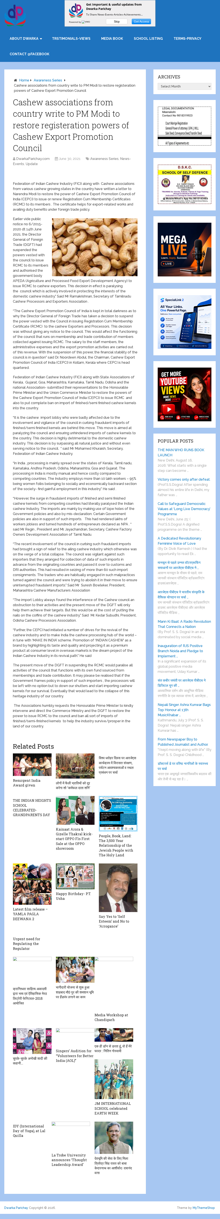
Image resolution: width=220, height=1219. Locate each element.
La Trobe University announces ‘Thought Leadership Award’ (69, 1160)
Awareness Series (48, 80)
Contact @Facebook (29, 54)
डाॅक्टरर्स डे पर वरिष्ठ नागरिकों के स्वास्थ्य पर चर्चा (183, 766)
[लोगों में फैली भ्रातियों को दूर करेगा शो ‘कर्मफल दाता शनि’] (75, 765)
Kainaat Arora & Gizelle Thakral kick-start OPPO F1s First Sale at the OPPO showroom (74, 839)
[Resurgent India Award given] (32, 764)
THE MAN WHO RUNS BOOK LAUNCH (181, 452)
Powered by (75, 21)
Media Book (112, 39)
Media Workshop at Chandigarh (111, 1017)
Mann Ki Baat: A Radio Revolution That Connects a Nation (184, 624)
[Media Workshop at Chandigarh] (114, 983)
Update (32, 164)
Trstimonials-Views (71, 39)
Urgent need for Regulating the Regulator (26, 944)
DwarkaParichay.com (33, 159)
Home (24, 80)
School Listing (148, 39)
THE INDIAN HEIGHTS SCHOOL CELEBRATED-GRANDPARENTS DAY (32, 807)
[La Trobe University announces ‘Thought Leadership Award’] (71, 1136)
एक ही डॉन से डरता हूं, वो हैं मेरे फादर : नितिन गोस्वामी (113, 1048)
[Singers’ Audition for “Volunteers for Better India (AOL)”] (75, 1037)
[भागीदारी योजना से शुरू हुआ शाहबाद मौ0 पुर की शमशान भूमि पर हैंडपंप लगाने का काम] (75, 970)
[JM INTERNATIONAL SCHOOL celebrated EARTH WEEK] (114, 1079)
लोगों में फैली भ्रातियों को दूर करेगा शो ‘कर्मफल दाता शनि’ (73, 785)
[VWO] (86, 21)
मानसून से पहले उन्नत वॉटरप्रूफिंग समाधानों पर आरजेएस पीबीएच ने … (179, 565)
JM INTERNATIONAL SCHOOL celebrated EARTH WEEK (113, 1108)
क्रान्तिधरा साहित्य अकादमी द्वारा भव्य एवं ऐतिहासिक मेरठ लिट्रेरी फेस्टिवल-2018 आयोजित (30, 995)
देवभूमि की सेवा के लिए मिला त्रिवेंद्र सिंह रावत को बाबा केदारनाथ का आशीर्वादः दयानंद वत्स (113, 1165)
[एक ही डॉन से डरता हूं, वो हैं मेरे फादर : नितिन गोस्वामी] (114, 1035)
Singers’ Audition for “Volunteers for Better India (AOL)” (74, 1056)
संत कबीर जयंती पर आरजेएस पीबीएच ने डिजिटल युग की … (182, 683)
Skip (117, 21)
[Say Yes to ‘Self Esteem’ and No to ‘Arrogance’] (118, 887)
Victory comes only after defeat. (184, 479)
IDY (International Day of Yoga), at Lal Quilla (29, 1131)
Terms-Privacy (187, 39)
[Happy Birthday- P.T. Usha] (75, 876)
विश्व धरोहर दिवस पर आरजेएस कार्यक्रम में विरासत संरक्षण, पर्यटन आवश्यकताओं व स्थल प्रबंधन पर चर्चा (117, 765)
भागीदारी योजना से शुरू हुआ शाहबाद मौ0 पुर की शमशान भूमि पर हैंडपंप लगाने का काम (75, 992)
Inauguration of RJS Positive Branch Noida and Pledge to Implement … (180, 651)
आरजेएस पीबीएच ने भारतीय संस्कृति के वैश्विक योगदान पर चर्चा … (181, 594)
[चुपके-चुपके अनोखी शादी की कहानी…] (32, 1041)
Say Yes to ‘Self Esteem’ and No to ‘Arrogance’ (114, 921)
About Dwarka (24, 39)
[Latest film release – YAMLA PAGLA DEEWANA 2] (32, 884)
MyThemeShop (204, 1208)
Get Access (141, 21)
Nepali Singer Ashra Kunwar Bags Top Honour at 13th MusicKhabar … (184, 710)
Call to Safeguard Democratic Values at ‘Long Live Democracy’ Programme (184, 509)
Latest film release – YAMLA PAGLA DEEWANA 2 (30, 914)
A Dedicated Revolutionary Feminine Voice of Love (179, 541)
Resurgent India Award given (26, 782)
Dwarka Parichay (16, 1208)
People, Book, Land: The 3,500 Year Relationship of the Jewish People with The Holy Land (116, 845)
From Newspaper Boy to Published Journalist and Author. (183, 742)
